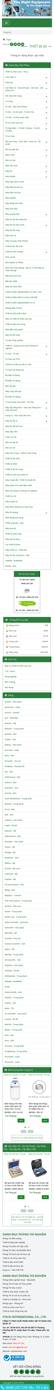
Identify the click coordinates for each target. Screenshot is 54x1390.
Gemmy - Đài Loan (13, 906)
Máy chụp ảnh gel (13, 391)
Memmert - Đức (12, 857)
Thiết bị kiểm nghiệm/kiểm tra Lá (20, 302)
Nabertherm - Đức (13, 836)
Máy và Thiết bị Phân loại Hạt (18, 319)
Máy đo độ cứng (12, 335)
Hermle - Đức (11, 793)
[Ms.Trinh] (27, 590)
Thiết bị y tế (10, 496)
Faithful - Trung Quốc (14, 997)
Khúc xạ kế (10, 257)
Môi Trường (10, 682)
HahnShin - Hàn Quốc (14, 927)
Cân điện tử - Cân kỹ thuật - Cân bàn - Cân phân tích (24, 89)
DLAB (7, 987)
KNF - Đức (9, 814)
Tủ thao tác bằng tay (14, 370)
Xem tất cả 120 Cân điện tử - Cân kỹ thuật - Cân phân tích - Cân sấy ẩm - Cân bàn (27, 1219)
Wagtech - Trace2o (13, 895)
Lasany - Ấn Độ (11, 1019)
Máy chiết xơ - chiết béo (16, 550)
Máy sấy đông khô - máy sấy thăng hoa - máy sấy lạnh (23, 408)
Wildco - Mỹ (10, 863)
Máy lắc (8, 171)
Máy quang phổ (12, 214)
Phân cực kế (10, 437)
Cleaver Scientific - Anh (15, 943)
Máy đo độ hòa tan (13, 426)
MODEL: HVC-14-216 (14, 1112)
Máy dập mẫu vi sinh (14, 181)
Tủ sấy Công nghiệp (14, 340)
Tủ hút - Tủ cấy (12, 353)
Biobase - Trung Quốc (14, 728)
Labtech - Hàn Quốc (14, 820)
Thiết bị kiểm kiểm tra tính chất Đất (21, 297)
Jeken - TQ (9, 1008)
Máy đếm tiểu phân (14, 329)
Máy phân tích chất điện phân (18, 485)
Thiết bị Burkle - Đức (14, 523)
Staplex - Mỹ (10, 879)
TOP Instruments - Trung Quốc (18, 900)
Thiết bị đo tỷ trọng (14, 469)
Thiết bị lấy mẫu (12, 458)
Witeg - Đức (10, 890)
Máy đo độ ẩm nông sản (16, 219)
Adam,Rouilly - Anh (13, 992)
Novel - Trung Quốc (13, 911)
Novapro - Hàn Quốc (14, 841)
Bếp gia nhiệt (11, 281)
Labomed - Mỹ (11, 874)
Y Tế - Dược (10, 671)
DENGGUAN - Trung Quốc (16, 976)
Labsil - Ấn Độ (11, 825)
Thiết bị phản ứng (13, 533)
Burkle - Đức (10, 566)
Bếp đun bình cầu (13, 276)
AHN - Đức (9, 1035)
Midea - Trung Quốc (13, 1030)
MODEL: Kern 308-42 (14, 1189)
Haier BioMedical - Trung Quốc (18, 798)
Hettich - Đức (11, 782)
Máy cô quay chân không (16, 241)
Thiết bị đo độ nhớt (14, 246)
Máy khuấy (10, 176)
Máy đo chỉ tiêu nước (14, 224)
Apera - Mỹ (9, 949)
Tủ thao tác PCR (12, 359)
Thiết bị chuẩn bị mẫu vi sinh (18, 364)
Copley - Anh (10, 739)
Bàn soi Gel (10, 160)
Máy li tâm (10, 155)
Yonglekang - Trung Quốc (16, 1051)
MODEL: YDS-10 (36, 1112)
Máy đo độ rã (11, 421)
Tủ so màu (10, 136)
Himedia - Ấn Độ (12, 970)
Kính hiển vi (10, 77)
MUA (21, 1120)
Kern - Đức (9, 1040)
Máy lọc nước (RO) (13, 286)
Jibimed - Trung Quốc (14, 804)
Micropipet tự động (14, 262)
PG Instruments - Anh (14, 884)
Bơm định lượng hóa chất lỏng (19, 507)
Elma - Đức (9, 755)
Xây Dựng (9, 687)
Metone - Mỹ (10, 831)
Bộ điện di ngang (12, 396)
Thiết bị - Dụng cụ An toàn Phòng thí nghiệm (21, 347)
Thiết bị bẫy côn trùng (15, 324)
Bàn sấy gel (10, 386)
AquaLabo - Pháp (12, 707)
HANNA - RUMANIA (13, 560)
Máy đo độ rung (12, 230)
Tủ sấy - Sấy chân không (16, 106)
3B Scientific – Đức (13, 960)
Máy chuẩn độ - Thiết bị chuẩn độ (20, 480)
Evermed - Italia (12, 750)
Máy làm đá (10, 528)
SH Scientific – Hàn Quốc (16, 1013)
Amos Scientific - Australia (16, 922)
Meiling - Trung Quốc (14, 954)
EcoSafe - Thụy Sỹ (12, 938)
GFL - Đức (9, 771)
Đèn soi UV (10, 447)
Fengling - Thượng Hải (14, 766)
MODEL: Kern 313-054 (39, 1189)
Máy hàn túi (10, 235)
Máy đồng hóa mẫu (14, 203)
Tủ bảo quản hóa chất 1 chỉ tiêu (19, 402)
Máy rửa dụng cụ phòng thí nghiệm (21, 490)
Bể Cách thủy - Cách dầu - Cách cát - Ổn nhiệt (23, 142)
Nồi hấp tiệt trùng (13, 96)
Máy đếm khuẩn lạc (14, 187)
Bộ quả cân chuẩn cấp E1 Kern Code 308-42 (14, 1184)
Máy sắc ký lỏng (12, 539)
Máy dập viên (11, 431)
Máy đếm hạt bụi (13, 192)
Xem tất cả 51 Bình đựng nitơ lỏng (27, 1137)
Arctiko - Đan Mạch (13, 702)
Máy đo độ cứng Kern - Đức (17, 555)
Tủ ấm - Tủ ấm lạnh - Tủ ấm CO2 (19, 112)
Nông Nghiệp (11, 676)
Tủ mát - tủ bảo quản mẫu (17, 117)
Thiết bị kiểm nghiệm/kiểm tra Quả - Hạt (23, 292)
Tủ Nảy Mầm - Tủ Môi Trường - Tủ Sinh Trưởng (22, 129)
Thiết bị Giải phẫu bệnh (15, 313)
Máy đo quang (11, 512)
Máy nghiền (10, 198)
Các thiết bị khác (12, 544)
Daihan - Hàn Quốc (13, 745)
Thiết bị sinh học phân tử (16, 474)
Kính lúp (9, 82)
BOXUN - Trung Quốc (14, 1024)
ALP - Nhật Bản (11, 718)
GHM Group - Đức (13, 777)
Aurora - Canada (12, 712)
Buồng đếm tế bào (13, 308)
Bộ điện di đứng (12, 375)
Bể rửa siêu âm (12, 149)
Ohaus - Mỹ (10, 847)
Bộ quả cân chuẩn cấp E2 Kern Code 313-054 (38, 1184)
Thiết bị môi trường (14, 251)
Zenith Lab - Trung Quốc (15, 917)
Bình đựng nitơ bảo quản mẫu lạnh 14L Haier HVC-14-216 (13, 1106)
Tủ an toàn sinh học (14, 122)
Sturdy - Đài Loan (12, 868)
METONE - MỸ (11, 933)
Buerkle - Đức (11, 734)
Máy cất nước (11, 165)
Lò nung (9, 101)
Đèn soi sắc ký (11, 442)
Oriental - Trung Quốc (14, 1046)
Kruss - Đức (10, 809)
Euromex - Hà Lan (13, 761)
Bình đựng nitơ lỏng (14, 517)
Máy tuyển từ (11, 501)
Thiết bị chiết (11, 464)
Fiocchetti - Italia (12, 1056)
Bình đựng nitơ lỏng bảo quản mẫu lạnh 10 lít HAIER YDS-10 (39, 1106)
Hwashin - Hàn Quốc (14, 965)
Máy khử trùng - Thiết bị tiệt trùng (20, 453)
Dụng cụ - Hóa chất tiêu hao (18, 415)
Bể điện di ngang (12, 380)
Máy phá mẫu (11, 208)
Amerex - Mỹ (10, 723)
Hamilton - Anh (11, 788)
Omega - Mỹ (10, 852)
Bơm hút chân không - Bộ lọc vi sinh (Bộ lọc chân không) (24, 269)
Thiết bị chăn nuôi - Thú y (16, 71)
